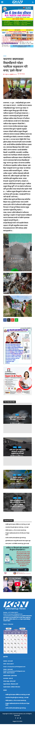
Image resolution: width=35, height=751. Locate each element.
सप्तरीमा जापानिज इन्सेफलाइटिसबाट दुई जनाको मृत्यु (17, 479)
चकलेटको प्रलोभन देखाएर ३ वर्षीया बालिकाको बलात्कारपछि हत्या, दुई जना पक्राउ (17, 502)
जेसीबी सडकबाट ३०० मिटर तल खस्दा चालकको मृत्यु (15, 530)
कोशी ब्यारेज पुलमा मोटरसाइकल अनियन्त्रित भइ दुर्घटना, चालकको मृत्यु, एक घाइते (18, 451)
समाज (17, 414)
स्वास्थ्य (19, 474)
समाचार (4, 56)
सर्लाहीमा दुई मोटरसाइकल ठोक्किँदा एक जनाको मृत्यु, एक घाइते (17, 524)
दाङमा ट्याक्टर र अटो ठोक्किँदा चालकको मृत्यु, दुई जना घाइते (17, 543)
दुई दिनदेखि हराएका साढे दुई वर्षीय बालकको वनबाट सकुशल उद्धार (18, 540)
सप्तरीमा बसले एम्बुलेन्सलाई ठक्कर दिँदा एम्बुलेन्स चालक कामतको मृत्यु (17, 419)
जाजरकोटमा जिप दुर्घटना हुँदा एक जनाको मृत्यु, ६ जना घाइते (16, 527)
